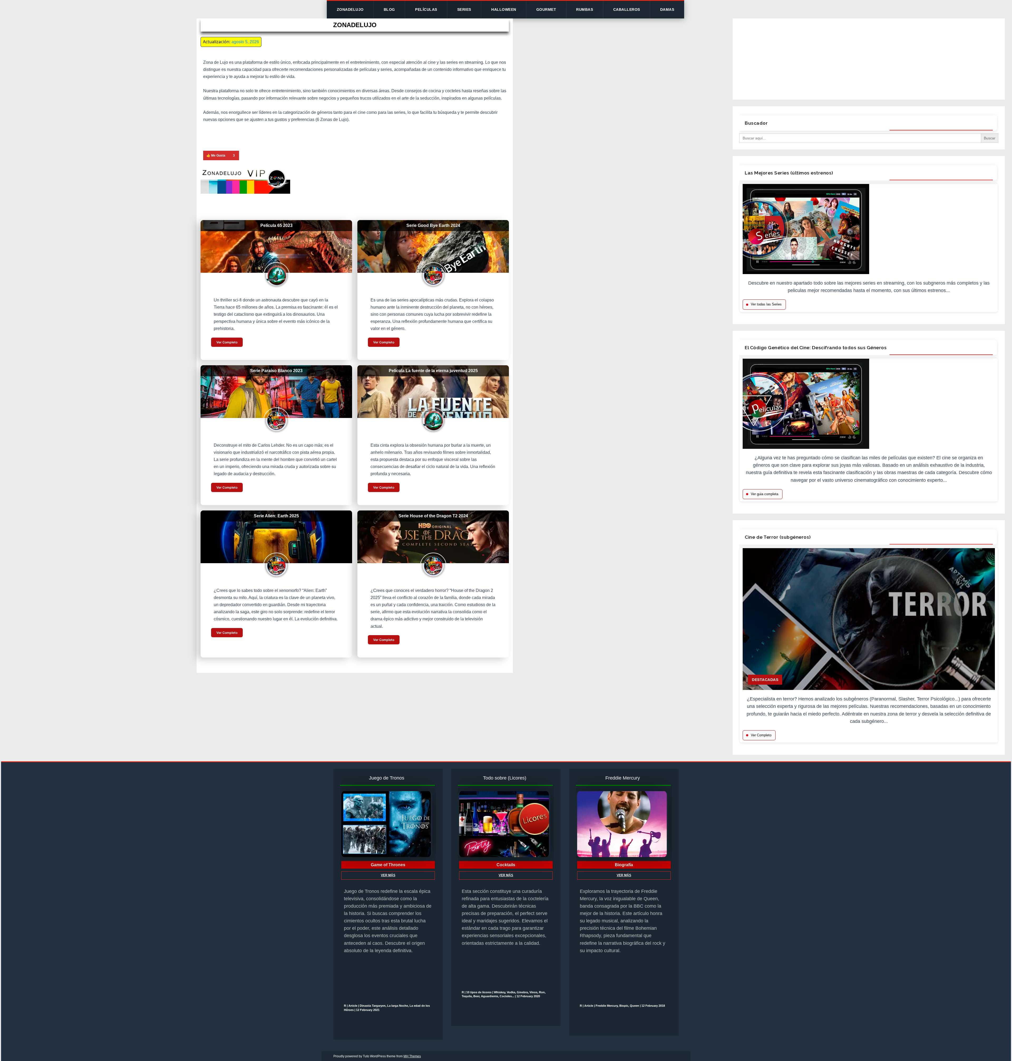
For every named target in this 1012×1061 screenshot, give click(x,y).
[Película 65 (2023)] (276, 246)
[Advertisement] (869, 58)
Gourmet (546, 9)
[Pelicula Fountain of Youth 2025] (433, 391)
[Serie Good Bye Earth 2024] (433, 246)
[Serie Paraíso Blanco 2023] (276, 391)
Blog (389, 9)
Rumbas (584, 9)
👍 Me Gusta (215, 155)
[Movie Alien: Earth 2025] (276, 536)
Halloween (503, 9)
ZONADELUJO (350, 9)
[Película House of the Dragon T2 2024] (433, 536)
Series (464, 9)
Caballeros (626, 9)
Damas (667, 9)
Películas (426, 9)
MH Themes (412, 1056)
